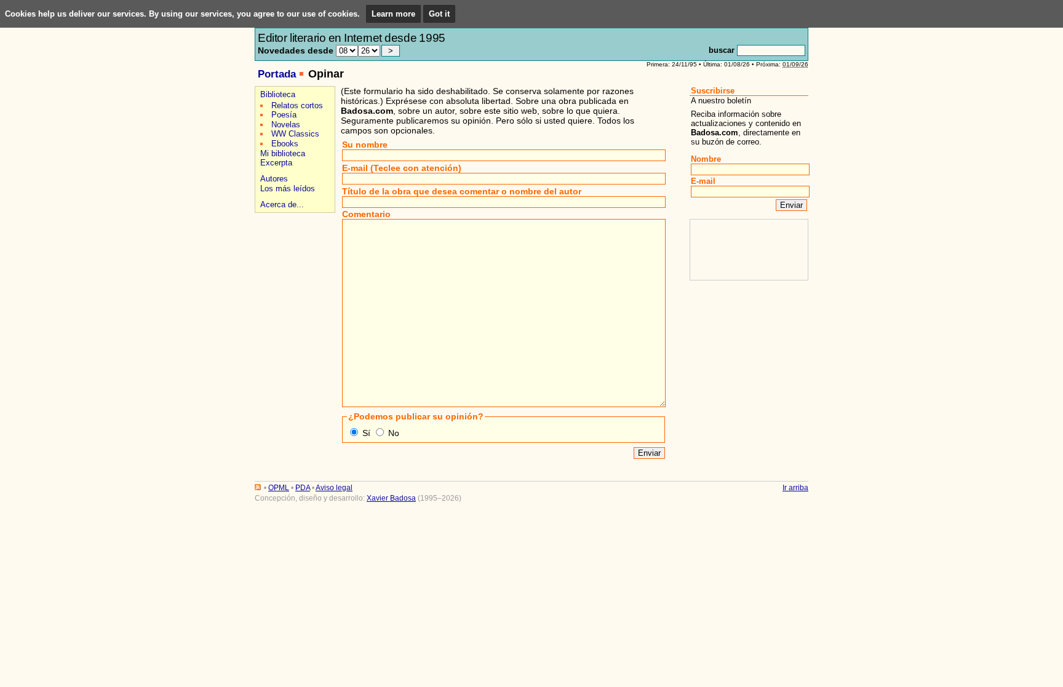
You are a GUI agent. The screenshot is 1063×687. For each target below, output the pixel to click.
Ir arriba (795, 487)
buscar (722, 50)
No (393, 433)
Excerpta (276, 162)
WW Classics (295, 133)
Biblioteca (277, 94)
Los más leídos (287, 188)
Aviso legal (334, 487)
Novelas (285, 124)
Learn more (393, 13)
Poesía (284, 114)
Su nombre (365, 144)
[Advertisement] (293, 259)
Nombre (706, 159)
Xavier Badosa (391, 498)
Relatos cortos (297, 105)
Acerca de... (282, 204)
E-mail (703, 181)
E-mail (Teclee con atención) (401, 168)
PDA (302, 487)
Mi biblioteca (282, 153)
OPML (278, 487)
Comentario (366, 214)
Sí (366, 433)
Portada (277, 74)
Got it (439, 13)
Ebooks (284, 143)
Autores (274, 178)
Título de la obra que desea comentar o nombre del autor (461, 191)
